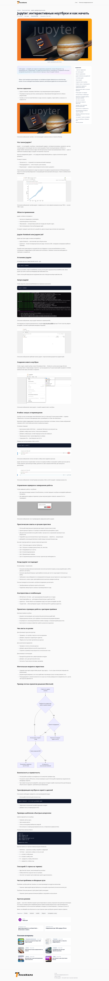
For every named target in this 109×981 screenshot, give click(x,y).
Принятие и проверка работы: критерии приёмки (82, 97)
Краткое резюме (79, 122)
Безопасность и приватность (82, 108)
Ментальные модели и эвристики (81, 102)
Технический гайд (26, 10)
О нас (76, 2)
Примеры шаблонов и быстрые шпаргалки (83, 114)
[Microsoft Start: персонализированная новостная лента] (30, 959)
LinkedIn (37, 913)
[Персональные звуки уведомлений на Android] (30, 950)
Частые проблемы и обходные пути (82, 120)
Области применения (80, 74)
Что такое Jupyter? (80, 72)
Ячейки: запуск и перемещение (83, 84)
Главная (19, 10)
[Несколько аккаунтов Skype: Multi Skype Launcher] (30, 941)
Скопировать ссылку (52, 913)
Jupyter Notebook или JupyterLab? (83, 76)
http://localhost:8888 (48, 323)
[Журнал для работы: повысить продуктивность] (58, 941)
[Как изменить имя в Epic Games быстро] (58, 959)
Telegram (44, 913)
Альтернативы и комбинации (82, 94)
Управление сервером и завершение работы (81, 86)
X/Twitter (26, 913)
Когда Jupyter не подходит (81, 92)
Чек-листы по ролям (80, 100)
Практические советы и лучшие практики (83, 90)
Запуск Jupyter (79, 80)
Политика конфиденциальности (86, 2)
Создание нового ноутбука (81, 82)
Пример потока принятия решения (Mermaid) (81, 106)
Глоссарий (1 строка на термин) (83, 117)
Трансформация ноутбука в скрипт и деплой (82, 111)
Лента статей (57, 976)
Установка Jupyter (80, 78)
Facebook (32, 913)
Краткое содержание (81, 69)
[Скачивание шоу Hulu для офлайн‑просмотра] (58, 950)
